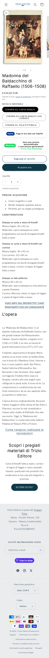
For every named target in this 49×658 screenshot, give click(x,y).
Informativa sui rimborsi (29, 635)
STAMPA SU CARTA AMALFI (20, 109)
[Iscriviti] (40, 550)
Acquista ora (24, 167)
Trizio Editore (23, 631)
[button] (6, 4)
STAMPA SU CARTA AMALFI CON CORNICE (24, 117)
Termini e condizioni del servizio (26, 644)
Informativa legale (26, 653)
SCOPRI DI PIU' (24, 487)
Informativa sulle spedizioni (21, 648)
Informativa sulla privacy (26, 639)
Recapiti (39, 648)
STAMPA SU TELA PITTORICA (21, 125)
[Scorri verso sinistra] (18, 70)
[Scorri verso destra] (31, 70)
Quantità (6, 176)
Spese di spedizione (23, 97)
